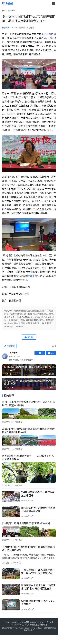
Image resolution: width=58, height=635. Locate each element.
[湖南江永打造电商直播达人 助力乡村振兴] (11, 604)
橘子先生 (5, 27)
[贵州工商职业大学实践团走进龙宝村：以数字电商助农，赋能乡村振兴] (29, 413)
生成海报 (10, 346)
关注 (41, 353)
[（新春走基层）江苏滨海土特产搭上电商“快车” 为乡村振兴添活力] (11, 574)
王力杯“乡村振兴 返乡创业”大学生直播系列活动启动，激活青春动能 (28, 549)
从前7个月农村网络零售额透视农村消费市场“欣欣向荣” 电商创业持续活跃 (28, 431)
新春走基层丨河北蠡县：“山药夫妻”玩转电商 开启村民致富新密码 (38, 587)
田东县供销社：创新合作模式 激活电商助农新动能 (38, 509)
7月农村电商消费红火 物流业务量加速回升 (37, 494)
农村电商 (30, 27)
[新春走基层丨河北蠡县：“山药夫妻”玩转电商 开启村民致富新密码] (11, 589)
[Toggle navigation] (54, 3)
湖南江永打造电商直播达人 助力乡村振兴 (38, 602)
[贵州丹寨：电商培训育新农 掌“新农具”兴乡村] (29, 531)
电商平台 (32, 275)
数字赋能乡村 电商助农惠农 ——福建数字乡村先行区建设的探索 (28, 457)
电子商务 (46, 34)
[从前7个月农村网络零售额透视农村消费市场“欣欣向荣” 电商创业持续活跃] (29, 440)
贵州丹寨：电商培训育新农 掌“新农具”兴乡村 (26, 523)
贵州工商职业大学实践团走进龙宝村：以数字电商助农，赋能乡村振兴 (28, 404)
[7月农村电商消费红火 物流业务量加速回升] (11, 496)
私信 (52, 353)
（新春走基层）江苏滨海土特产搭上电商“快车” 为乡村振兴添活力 (38, 572)
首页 (3, 11)
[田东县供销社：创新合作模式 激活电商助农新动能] (11, 511)
